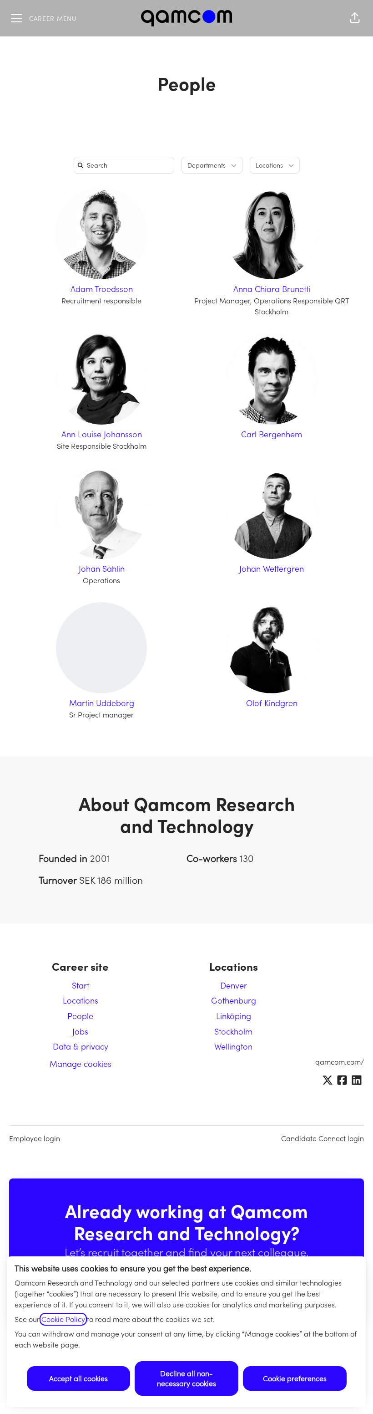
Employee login (34, 1138)
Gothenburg (233, 1000)
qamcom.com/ (339, 1061)
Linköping (233, 1016)
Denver (233, 985)
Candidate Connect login (322, 1138)
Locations (80, 1000)
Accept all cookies (78, 1378)
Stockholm (233, 1031)
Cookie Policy (63, 1319)
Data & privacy (80, 1046)
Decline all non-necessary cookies (186, 1378)
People (80, 1016)
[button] (355, 18)
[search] (125, 165)
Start (80, 985)
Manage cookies (80, 1064)
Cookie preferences (295, 1378)
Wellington (233, 1046)
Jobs (80, 1031)
